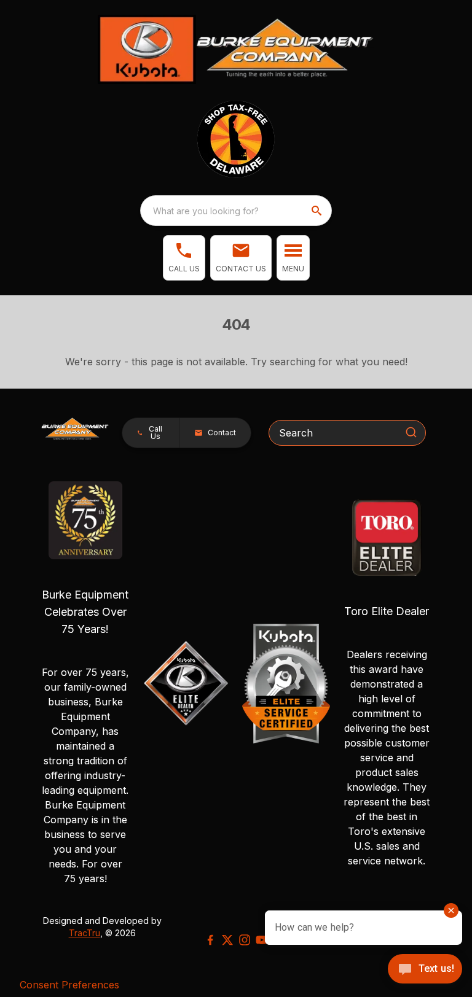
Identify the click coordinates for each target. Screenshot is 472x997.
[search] (317, 210)
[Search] (411, 432)
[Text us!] (425, 970)
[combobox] (236, 210)
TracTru (84, 933)
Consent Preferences (69, 985)
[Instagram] (244, 940)
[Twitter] (227, 940)
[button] (184, 258)
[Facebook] (210, 940)
